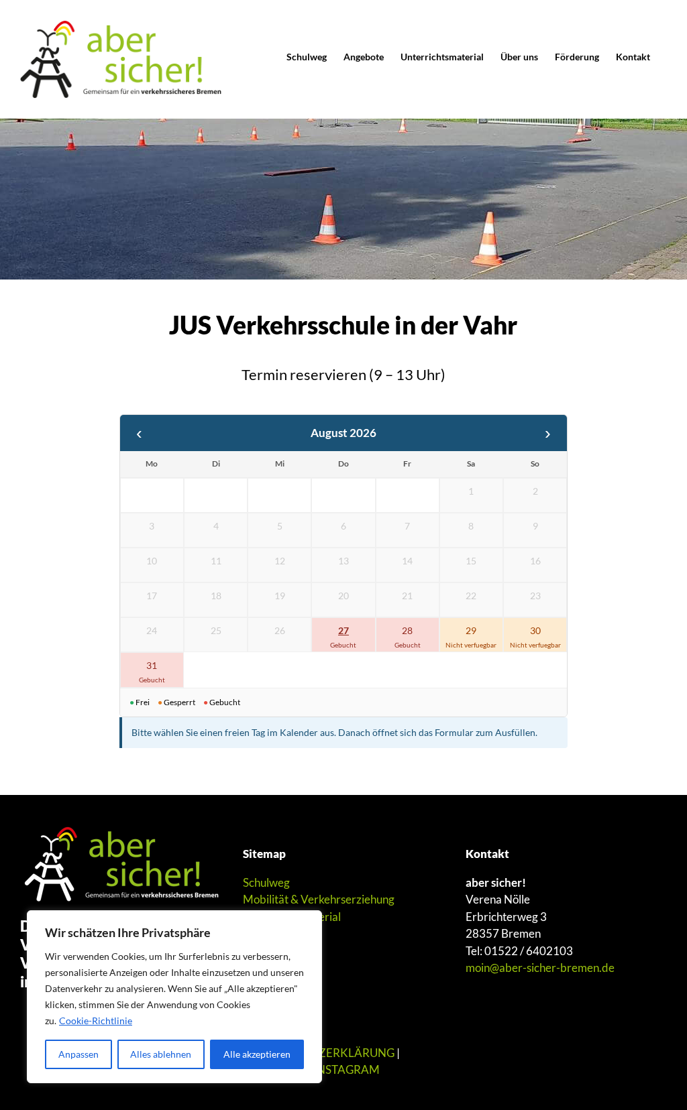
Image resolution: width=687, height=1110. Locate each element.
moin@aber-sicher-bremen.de (540, 968)
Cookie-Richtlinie (95, 1020)
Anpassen (78, 1054)
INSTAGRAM (346, 1069)
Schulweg (266, 882)
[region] (174, 996)
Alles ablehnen (160, 1054)
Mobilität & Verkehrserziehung (318, 899)
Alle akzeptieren (256, 1054)
